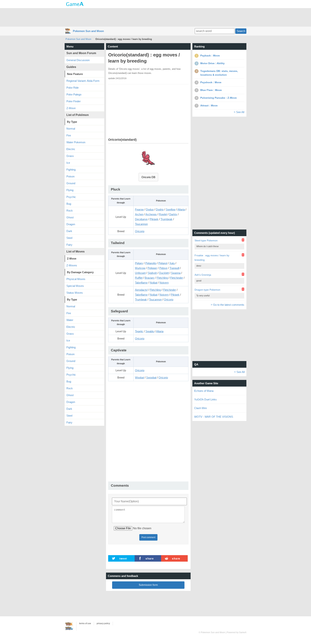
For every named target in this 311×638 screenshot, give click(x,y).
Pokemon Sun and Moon (88, 31)
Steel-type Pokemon (206, 240)
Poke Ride (72, 87)
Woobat (139, 377)
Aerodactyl (141, 289)
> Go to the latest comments (227, 304)
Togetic (139, 331)
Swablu (149, 331)
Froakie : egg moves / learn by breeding (212, 257)
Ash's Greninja (203, 274)
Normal (70, 128)
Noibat (153, 282)
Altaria (181, 209)
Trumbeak (166, 219)
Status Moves (74, 292)
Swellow (170, 209)
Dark (69, 231)
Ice (68, 162)
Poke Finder (73, 101)
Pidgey (139, 263)
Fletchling (162, 277)
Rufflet (139, 277)
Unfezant (140, 272)
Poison (70, 176)
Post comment (148, 537)
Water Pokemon (75, 142)
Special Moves (75, 285)
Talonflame (141, 282)
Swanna (176, 272)
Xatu (172, 263)
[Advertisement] (155, 17)
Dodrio (160, 209)
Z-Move (71, 108)
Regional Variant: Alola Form (83, 80)
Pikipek (154, 219)
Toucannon (141, 224)
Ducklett (164, 272)
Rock (69, 210)
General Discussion (78, 60)
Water (69, 320)
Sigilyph (152, 272)
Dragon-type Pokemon (207, 289)
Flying (69, 190)
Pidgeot (162, 263)
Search (241, 31)
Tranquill (174, 268)
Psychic (71, 196)
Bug (68, 203)
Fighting (71, 169)
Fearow (139, 209)
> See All (239, 112)
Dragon (70, 224)
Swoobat (151, 377)
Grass (70, 155)
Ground (70, 183)
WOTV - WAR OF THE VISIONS (213, 416)
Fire (68, 135)
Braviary (150, 277)
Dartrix (173, 214)
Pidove (163, 268)
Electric (70, 149)
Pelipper (152, 268)
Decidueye (141, 219)
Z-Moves (71, 265)
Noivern (164, 282)
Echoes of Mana (203, 390)
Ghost (70, 217)
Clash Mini (200, 408)
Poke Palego (73, 94)
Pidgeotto (150, 263)
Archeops (151, 214)
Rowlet (163, 214)
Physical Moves (75, 279)
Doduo (150, 209)
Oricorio (139, 231)
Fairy (69, 244)
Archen (139, 214)
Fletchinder (176, 277)
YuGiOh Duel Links (205, 399)
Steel (69, 237)
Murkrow (140, 268)
